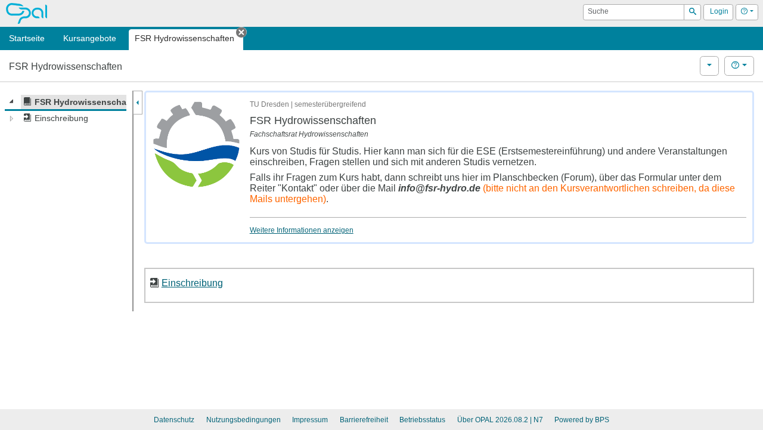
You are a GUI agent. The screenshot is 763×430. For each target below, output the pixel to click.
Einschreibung (192, 282)
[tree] (65, 110)
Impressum (310, 420)
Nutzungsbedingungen (243, 420)
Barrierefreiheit (364, 420)
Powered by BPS (581, 420)
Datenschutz (174, 420)
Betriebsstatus (422, 420)
